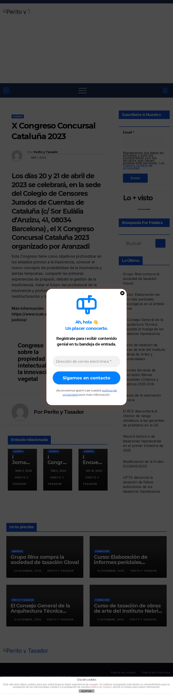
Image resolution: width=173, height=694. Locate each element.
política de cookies (101, 687)
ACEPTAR (86, 691)
